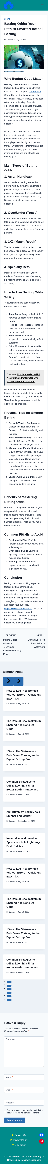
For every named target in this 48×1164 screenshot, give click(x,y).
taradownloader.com (31, 1160)
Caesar (10, 40)
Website (9, 1102)
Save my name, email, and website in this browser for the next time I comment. (25, 1111)
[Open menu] (42, 5)
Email (9, 1090)
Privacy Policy (20, 1140)
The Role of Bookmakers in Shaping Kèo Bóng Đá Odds (23, 725)
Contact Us (20, 1135)
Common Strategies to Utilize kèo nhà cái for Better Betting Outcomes (22, 785)
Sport (7, 19)
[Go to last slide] (8, 681)
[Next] (18, 681)
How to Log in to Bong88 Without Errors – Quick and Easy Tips (23, 694)
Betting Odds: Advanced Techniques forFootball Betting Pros (12, 644)
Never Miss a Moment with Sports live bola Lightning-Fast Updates (23, 842)
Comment (11, 1039)
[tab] (9, 982)
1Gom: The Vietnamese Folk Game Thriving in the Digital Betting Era (22, 755)
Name (9, 1077)
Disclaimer (20, 1145)
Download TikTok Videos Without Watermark (36, 641)
